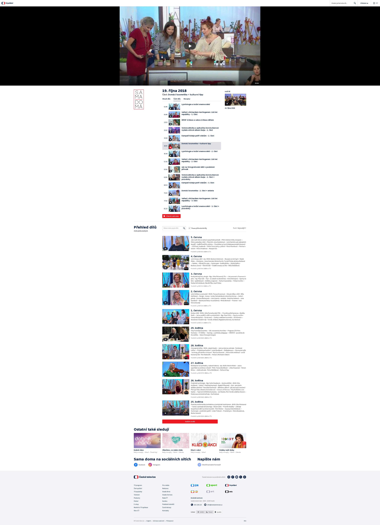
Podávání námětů (168, 504)
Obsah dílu (166, 99)
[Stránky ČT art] (210, 492)
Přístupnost (169, 521)
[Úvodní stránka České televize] (145, 477)
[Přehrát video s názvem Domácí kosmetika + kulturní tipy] (190, 46)
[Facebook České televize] (232, 477)
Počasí (136, 501)
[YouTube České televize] (236, 477)
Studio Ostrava (167, 495)
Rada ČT (165, 498)
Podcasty (137, 498)
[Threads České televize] (244, 477)
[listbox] (209, 512)
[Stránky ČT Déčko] (194, 492)
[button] (190, 46)
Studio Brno (166, 492)
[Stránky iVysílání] (231, 486)
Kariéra (164, 501)
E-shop (136, 504)
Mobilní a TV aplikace (141, 507)
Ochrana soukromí (158, 521)
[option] (200, 512)
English (148, 521)
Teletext (137, 495)
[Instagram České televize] (228, 477)
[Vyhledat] (184, 228)
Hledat (355, 3)
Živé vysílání (138, 488)
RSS (245, 521)
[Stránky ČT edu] (228, 492)
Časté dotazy (166, 507)
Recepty (187, 99)
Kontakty (165, 511)
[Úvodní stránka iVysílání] (9, 3)
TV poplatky (138, 492)
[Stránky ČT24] (194, 486)
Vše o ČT (136, 511)
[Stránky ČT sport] (211, 486)
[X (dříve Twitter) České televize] (240, 477)
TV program (138, 485)
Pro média (165, 485)
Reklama (165, 488)
